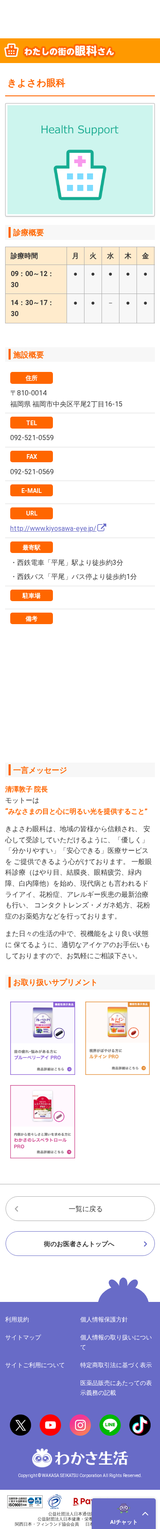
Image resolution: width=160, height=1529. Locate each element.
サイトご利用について (35, 1365)
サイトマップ (23, 1337)
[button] (124, 1513)
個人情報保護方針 (104, 1319)
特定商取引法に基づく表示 (116, 1365)
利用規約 (17, 1319)
